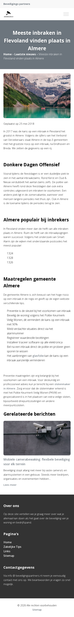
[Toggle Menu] (66, 14)
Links (6, 551)
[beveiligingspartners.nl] (8, 14)
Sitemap (8, 556)
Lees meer (10, 484)
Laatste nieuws (25, 54)
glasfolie (38, 356)
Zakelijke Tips (12, 547)
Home (7, 54)
